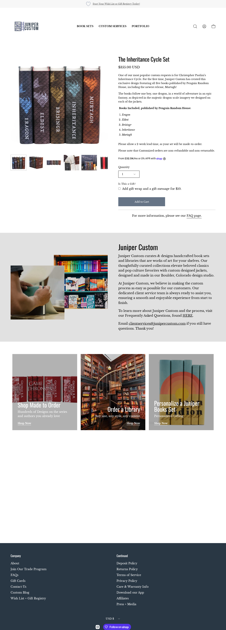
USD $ (110, 618)
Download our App (130, 592)
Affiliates (123, 598)
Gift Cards (18, 581)
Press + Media (126, 604)
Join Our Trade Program (28, 569)
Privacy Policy (127, 581)
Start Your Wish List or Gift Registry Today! (116, 3)
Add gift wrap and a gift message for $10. (151, 188)
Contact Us (18, 586)
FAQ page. (194, 215)
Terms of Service (129, 575)
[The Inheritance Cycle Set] (18, 163)
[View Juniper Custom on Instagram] (97, 627)
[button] (85, 26)
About (15, 563)
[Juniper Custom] (26, 26)
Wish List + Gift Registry (28, 598)
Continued (122, 556)
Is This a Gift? (127, 183)
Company (16, 556)
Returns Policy (127, 569)
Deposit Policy (127, 563)
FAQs (14, 575)
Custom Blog (20, 592)
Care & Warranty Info (132, 586)
